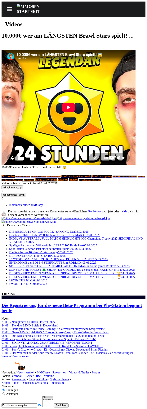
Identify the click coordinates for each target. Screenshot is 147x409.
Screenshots (59, 372)
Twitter (29, 375)
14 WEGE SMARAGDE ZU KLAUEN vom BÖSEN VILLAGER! (58, 259)
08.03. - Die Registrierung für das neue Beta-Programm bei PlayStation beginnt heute (53, 335)
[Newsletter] (47, 399)
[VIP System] (83, 218)
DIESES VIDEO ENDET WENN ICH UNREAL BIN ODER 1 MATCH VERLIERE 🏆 (72, 273)
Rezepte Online (38, 379)
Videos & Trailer (79, 372)
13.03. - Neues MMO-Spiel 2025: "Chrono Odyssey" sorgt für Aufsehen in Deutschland (55, 332)
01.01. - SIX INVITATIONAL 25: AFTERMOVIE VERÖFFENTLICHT (47, 342)
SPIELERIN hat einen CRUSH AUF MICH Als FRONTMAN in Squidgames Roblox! (69, 266)
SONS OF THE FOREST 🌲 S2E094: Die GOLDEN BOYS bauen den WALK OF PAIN (72, 269)
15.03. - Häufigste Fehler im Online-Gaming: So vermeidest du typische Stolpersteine (53, 328)
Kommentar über (26, 205)
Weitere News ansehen (15, 356)
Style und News (59, 379)
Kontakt (6, 382)
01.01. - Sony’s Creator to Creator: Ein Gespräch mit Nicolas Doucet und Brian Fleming (55, 349)
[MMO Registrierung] (29, 221)
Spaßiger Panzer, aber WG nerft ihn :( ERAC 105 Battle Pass (53, 245)
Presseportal (19, 379)
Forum (96, 372)
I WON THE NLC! (28, 280)
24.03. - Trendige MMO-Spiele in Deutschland (30, 325)
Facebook (16, 375)
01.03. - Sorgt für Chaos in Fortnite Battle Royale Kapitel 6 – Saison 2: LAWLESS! (52, 346)
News (20, 372)
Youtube (49, 375)
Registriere (94, 211)
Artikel (30, 372)
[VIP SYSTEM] (29, 218)
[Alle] (47, 397)
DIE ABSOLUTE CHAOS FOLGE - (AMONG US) (49, 231)
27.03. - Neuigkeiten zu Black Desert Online (29, 322)
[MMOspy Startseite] (13, 369)
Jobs (16, 382)
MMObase (43, 372)
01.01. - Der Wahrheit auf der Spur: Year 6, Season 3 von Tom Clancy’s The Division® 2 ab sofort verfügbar (67, 353)
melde (123, 211)
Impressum (57, 382)
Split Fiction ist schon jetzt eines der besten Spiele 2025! (50, 248)
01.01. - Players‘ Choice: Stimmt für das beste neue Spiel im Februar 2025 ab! (49, 339)
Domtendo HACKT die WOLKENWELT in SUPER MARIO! (54, 235)
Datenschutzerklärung (35, 382)
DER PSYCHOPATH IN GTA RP (37, 255)
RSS (39, 375)
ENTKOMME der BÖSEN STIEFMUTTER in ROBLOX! (52, 262)
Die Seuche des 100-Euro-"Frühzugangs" (41, 252)
